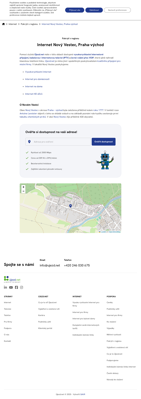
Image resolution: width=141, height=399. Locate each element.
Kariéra (41, 315)
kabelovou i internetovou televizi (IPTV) (49, 57)
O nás (6, 334)
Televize (7, 309)
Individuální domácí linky (83, 335)
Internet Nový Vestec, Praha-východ (60, 24)
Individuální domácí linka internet (121, 366)
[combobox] (59, 141)
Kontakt (7, 341)
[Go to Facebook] (16, 288)
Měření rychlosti (114, 334)
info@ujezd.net (50, 265)
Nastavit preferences (117, 10)
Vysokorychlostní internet (38, 71)
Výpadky (110, 328)
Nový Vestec (31, 110)
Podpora (7, 328)
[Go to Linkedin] (5, 288)
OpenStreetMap (115, 232)
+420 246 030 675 (77, 265)
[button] (70, 206)
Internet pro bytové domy (84, 318)
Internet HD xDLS (33, 93)
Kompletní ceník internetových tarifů (86, 327)
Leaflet (103, 232)
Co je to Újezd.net (114, 354)
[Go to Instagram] (21, 288)
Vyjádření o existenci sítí (48, 309)
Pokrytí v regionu (29, 24)
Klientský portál (45, 328)
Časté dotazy (112, 373)
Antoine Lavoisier (28, 113)
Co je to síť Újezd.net (47, 302)
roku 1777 (98, 110)
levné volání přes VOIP (82, 57)
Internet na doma (33, 86)
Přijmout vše (74, 10)
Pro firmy (8, 321)
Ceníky (110, 302)
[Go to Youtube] (11, 288)
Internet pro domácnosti (37, 79)
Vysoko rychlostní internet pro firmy (86, 304)
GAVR (82, 394)
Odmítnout (94, 10)
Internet (13, 24)
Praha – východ (55, 110)
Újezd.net (39, 54)
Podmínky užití (113, 309)
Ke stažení (111, 321)
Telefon (7, 315)
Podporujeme (112, 360)
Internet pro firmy (80, 312)
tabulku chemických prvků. (33, 116)
